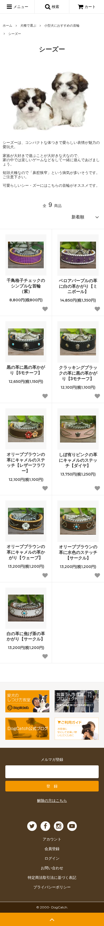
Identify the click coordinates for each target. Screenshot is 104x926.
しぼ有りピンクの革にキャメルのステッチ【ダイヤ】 (78, 460)
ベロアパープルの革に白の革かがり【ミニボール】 (78, 286)
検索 (55, 6)
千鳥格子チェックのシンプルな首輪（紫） (26, 286)
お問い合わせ (52, 867)
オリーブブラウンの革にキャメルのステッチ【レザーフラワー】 (26, 463)
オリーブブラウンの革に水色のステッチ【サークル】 (78, 552)
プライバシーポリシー (52, 887)
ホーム (7, 25)
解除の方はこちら (52, 800)
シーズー (14, 33)
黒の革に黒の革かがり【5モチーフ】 (26, 370)
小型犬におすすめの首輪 (61, 25)
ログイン (52, 858)
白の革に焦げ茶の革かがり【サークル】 (26, 636)
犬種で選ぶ (28, 25)
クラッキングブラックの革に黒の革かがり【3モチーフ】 (78, 373)
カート (90, 6)
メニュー (20, 6)
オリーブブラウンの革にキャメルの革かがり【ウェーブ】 (26, 552)
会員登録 (52, 848)
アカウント (52, 839)
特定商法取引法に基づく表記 (52, 877)
